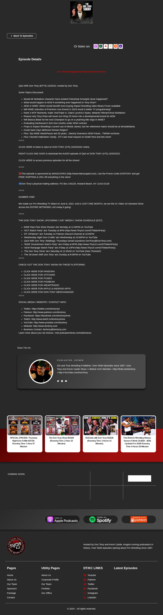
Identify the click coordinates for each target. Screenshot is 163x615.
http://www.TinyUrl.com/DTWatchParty (85, 230)
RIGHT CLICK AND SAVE (32, 153)
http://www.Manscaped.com (82, 173)
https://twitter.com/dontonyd (46, 309)
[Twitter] (58, 381)
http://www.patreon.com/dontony (49, 312)
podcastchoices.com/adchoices (75, 333)
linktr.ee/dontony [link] (124, 369)
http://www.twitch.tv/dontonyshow (48, 319)
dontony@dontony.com (54, 329)
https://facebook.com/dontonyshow (52, 315)
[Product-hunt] (62, 381)
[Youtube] (66, 381)
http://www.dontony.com (45, 326)
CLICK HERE (25, 147)
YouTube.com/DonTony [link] (73, 372)
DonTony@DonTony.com (98, 241)
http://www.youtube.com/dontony (50, 322)
